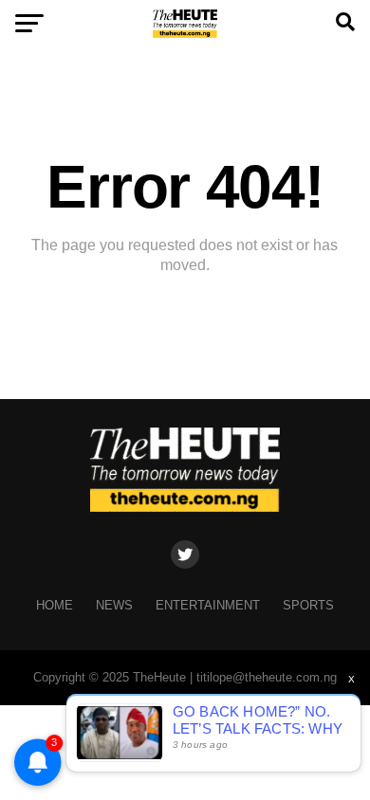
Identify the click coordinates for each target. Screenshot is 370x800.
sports (308, 605)
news (114, 605)
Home (54, 605)
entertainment (208, 605)
